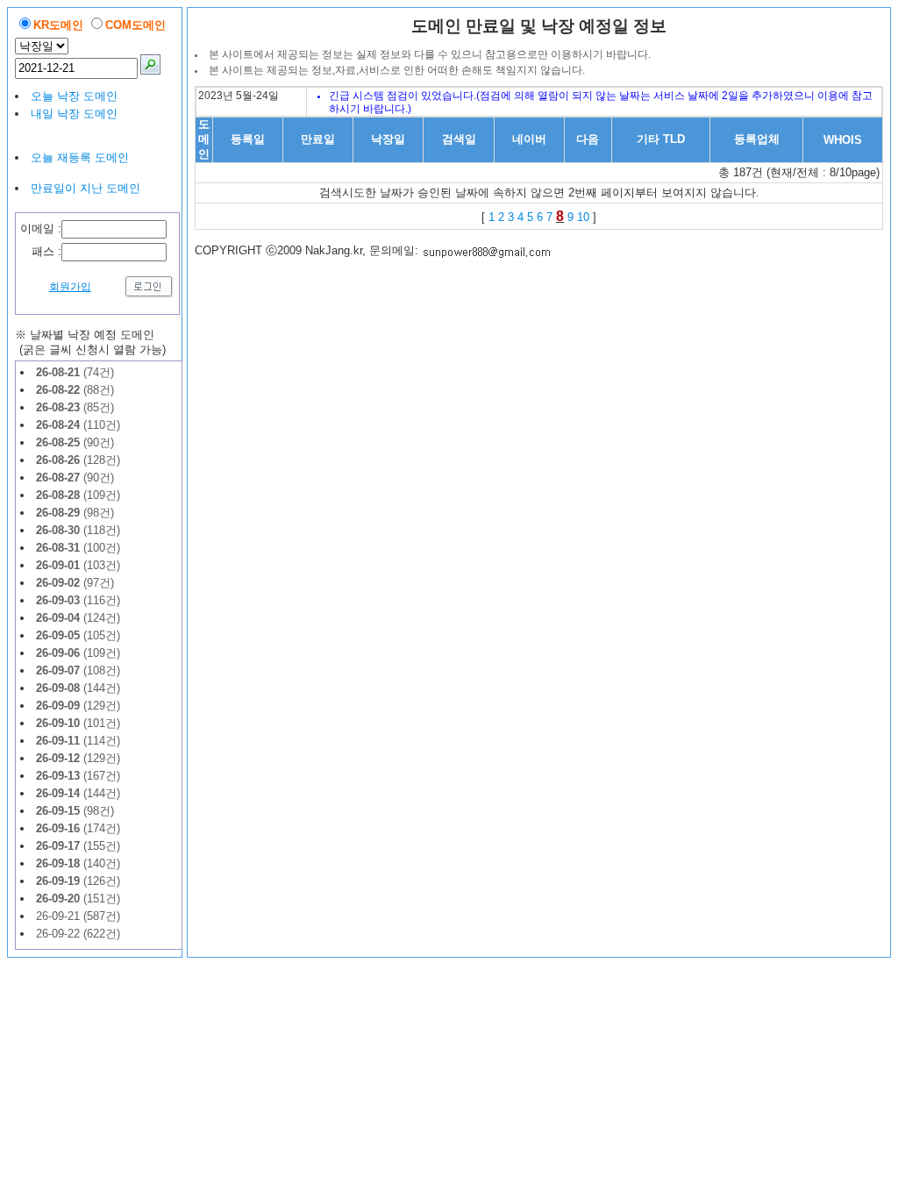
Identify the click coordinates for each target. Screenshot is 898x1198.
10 (583, 217)
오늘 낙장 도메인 (74, 96)
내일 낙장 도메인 (74, 113)
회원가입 (70, 287)
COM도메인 (135, 25)
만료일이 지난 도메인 (85, 188)
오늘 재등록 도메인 (80, 157)
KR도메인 (58, 25)
